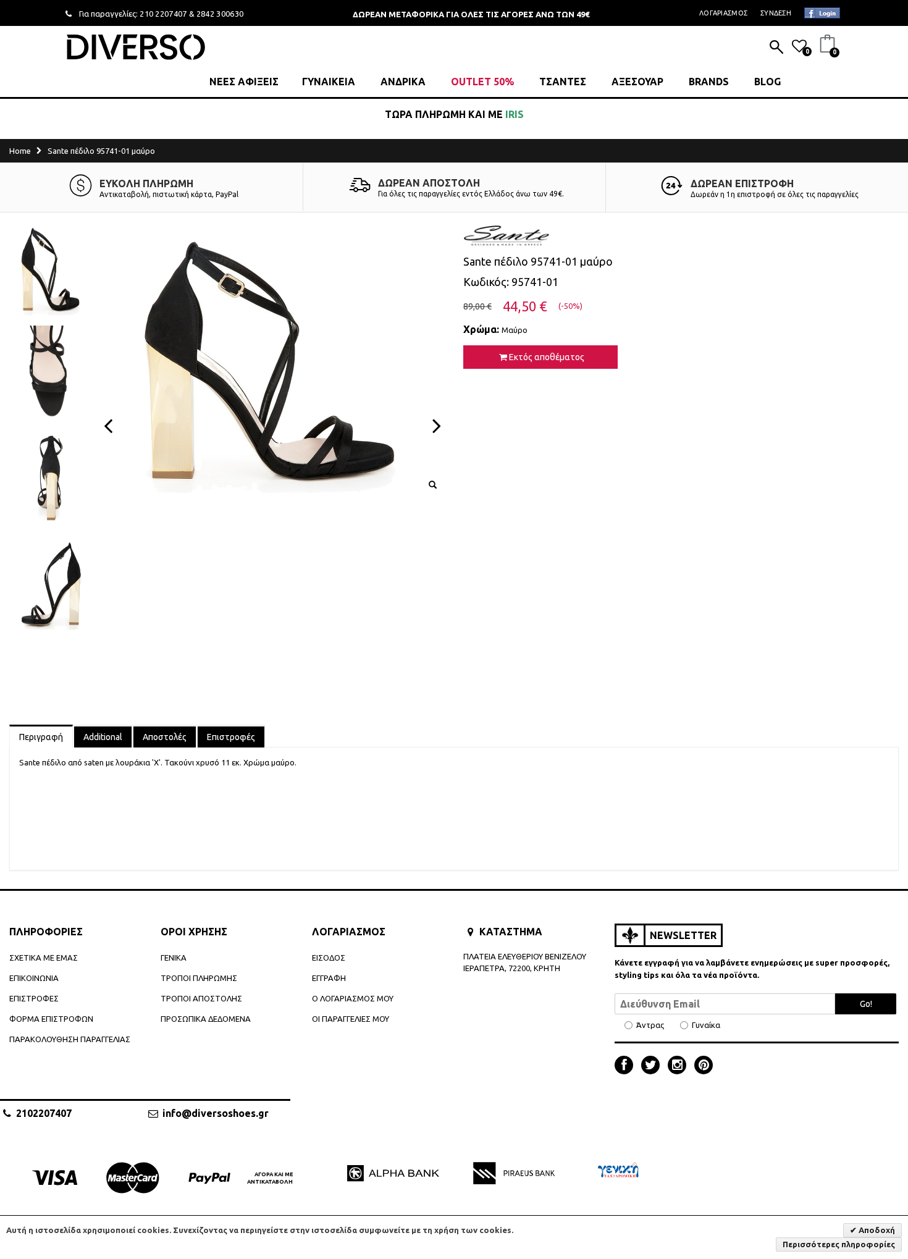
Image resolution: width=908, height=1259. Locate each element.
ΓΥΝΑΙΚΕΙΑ (328, 81)
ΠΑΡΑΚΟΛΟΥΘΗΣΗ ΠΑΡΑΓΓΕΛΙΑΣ (69, 1039)
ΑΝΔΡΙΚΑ (403, 81)
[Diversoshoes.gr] (136, 46)
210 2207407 (163, 13)
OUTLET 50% (482, 81)
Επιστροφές (231, 737)
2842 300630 (220, 13)
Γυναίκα (706, 1025)
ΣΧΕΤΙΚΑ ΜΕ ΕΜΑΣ (43, 957)
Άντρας (650, 1025)
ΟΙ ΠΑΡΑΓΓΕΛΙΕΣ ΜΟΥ (350, 1018)
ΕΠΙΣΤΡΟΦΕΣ (34, 998)
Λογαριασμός (723, 13)
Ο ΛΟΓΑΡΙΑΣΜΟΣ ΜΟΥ (352, 998)
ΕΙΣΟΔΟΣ (328, 957)
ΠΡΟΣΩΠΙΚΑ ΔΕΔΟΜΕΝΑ (206, 1018)
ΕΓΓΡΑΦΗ (329, 978)
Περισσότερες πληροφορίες (839, 1244)
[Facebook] (627, 1066)
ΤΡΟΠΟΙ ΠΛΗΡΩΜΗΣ (199, 978)
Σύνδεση (775, 13)
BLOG (767, 81)
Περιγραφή (41, 737)
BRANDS (709, 81)
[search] (776, 48)
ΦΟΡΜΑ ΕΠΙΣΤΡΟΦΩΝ (51, 1018)
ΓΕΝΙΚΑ (174, 957)
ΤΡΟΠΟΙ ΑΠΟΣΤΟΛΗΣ (201, 998)
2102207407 (44, 1113)
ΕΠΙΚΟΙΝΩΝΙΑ (34, 978)
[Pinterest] (703, 1066)
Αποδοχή (876, 1230)
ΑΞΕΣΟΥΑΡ (637, 81)
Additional (102, 737)
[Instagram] (680, 1066)
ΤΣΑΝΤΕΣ (562, 81)
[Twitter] (653, 1066)
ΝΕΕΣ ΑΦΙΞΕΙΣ (244, 81)
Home (20, 150)
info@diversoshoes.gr (215, 1113)
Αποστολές (165, 737)
